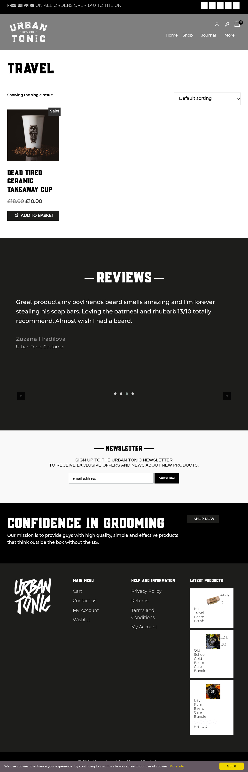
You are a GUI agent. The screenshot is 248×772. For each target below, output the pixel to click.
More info (177, 766)
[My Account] (217, 24)
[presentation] (21, 396)
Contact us (84, 601)
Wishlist (81, 620)
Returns (139, 601)
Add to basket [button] (37, 216)
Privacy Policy (146, 592)
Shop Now (204, 519)
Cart (77, 592)
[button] (115, 393)
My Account (86, 611)
